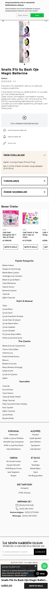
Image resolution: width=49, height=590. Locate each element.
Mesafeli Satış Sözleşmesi (13, 442)
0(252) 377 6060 (24, 512)
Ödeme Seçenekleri (15, 192)
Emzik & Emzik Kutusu (10, 356)
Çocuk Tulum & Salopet (11, 320)
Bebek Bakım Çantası (10, 272)
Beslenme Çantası (9, 290)
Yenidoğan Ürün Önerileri (12, 276)
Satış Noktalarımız (13, 449)
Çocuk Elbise (7, 309)
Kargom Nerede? (13, 465)
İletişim (13, 475)
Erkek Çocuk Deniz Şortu (12, 338)
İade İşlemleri (35, 449)
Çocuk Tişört (7, 313)
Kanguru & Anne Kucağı (11, 269)
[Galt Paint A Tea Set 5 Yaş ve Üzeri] (30, 218)
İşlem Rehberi (35, 442)
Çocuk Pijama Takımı (10, 323)
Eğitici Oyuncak (8, 297)
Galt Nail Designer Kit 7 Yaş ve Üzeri (9, 234)
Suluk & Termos (8, 287)
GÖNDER (40, 552)
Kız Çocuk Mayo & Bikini (11, 334)
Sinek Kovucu (7, 353)
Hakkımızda (13, 434)
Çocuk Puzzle (7, 414)
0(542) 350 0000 (24, 516)
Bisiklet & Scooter (9, 363)
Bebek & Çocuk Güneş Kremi (13, 346)
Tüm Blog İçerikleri (35, 475)
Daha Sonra (23, 15)
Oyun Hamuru (7, 393)
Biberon (5, 360)
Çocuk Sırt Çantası (9, 374)
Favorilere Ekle (16, 212)
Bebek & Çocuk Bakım (11, 280)
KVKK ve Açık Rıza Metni (13, 445)
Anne (35, 461)
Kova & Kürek (7, 389)
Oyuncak (6, 294)
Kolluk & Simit (7, 371)
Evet (37, 15)
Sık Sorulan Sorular (13, 461)
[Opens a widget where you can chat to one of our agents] (40, 574)
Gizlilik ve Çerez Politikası (14, 438)
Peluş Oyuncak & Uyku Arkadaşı (14, 404)
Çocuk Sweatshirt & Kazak (12, 316)
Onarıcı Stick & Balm (10, 349)
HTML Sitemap (24, 493)
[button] (24, 64)
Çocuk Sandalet (8, 330)
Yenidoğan (35, 465)
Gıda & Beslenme (9, 283)
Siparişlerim (35, 445)
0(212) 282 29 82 (26, 508)
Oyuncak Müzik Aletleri (11, 397)
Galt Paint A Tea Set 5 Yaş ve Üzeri (30, 234)
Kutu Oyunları (7, 407)
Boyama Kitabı (8, 418)
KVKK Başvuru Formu (13, 468)
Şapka (4, 378)
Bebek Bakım (35, 468)
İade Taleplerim (13, 472)
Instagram (24, 488)
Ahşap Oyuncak (8, 400)
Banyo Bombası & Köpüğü (12, 367)
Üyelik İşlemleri (35, 438)
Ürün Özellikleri (14, 155)
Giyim (4, 305)
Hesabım (35, 434)
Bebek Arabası (8, 265)
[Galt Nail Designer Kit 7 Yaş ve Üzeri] (10, 218)
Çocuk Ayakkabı (8, 327)
